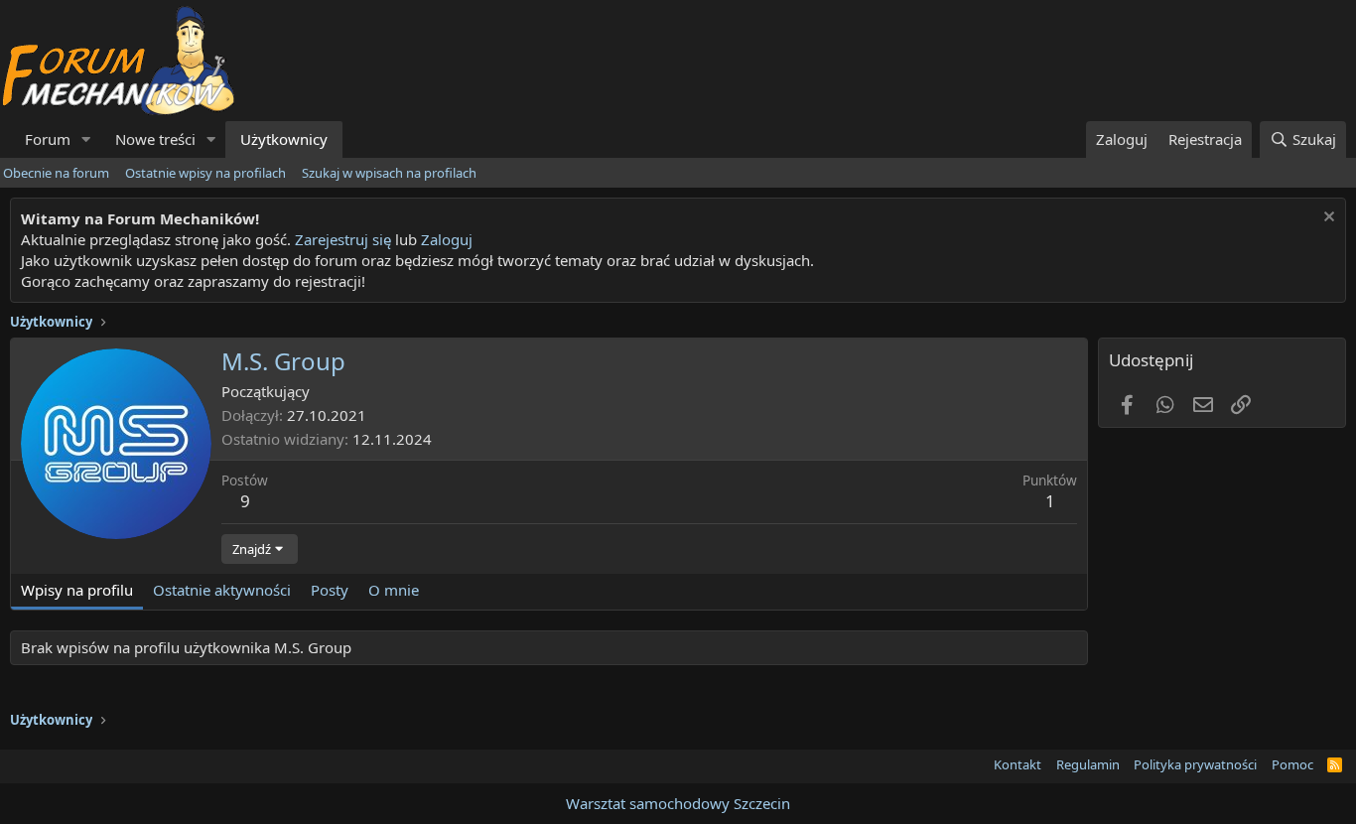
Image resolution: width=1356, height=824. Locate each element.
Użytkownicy (284, 139)
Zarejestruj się (341, 239)
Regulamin (1088, 764)
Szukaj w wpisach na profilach (389, 173)
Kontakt (1017, 764)
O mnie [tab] (393, 590)
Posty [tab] (329, 590)
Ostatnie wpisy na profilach (205, 173)
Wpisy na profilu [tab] (77, 590)
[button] (86, 139)
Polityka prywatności (1195, 764)
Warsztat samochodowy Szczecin (678, 803)
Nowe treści (155, 139)
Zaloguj (447, 239)
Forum (47, 139)
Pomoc (1292, 764)
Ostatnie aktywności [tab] (222, 590)
